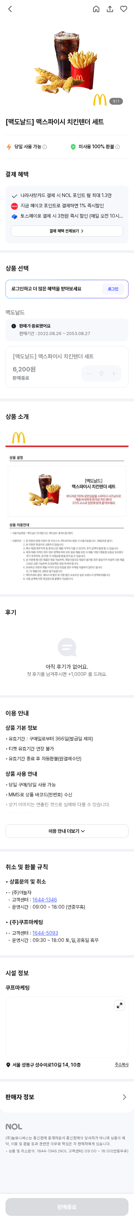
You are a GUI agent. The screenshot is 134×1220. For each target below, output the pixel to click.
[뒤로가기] (10, 9)
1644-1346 (45, 899)
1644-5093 (45, 933)
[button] (96, 9)
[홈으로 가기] (96, 9)
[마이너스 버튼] (87, 373)
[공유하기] (110, 9)
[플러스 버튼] (114, 373)
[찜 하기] (124, 9)
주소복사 (122, 1064)
